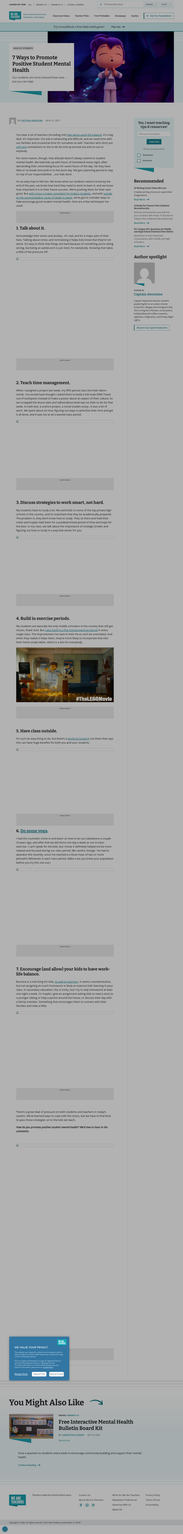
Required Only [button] (39, 1374)
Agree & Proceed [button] (56, 1374)
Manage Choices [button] (21, 1374)
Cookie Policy (48, 1367)
